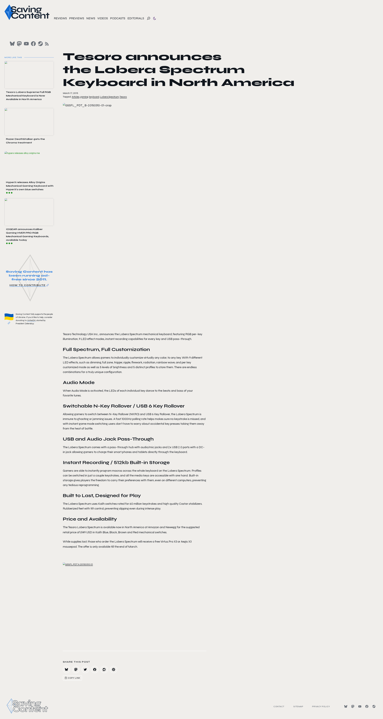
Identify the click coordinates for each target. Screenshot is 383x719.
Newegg (170, 527)
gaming (84, 96)
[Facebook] (366, 706)
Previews (76, 18)
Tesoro (123, 96)
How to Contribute (28, 285)
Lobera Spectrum (109, 96)
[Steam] (373, 706)
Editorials (135, 18)
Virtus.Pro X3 (169, 541)
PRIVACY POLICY (321, 706)
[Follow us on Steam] (40, 43)
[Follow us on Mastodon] (19, 43)
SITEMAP (298, 706)
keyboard (94, 96)
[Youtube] (359, 706)
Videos (102, 18)
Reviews (60, 18)
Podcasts (117, 18)
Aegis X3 (186, 541)
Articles (75, 96)
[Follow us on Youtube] (26, 43)
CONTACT (278, 706)
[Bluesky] (345, 706)
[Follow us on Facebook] (33, 43)
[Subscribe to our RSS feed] (47, 44)
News (90, 18)
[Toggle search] (148, 18)
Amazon (153, 527)
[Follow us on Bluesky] (12, 43)
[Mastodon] (352, 706)
